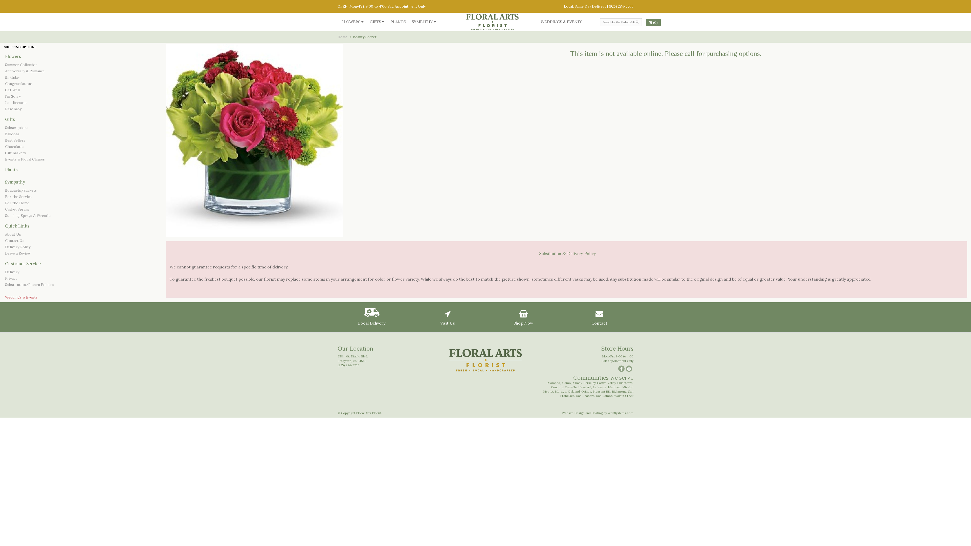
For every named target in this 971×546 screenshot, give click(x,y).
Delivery (12, 272)
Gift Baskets (15, 153)
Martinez (614, 387)
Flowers (350, 21)
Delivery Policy (17, 247)
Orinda (586, 391)
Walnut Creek (623, 396)
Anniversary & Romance (25, 71)
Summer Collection (21, 64)
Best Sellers (15, 140)
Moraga (560, 391)
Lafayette (599, 387)
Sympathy (422, 21)
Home (343, 37)
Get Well (12, 90)
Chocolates (14, 146)
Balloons (12, 134)
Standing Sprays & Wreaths (28, 215)
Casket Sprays (17, 209)
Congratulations (19, 83)
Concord (557, 387)
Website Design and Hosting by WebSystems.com (597, 413)
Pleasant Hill (601, 391)
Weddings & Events (561, 21)
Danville (571, 387)
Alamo (566, 383)
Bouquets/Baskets (21, 190)
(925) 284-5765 (621, 6)
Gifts (375, 21)
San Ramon (604, 396)
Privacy (11, 278)
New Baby (13, 109)
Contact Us (14, 240)
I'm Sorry (13, 96)
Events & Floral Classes (25, 159)
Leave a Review (18, 253)
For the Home (17, 203)
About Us (13, 234)
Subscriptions (16, 127)
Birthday (12, 77)
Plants (398, 21)
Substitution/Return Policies (29, 284)
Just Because (16, 102)
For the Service (18, 196)
